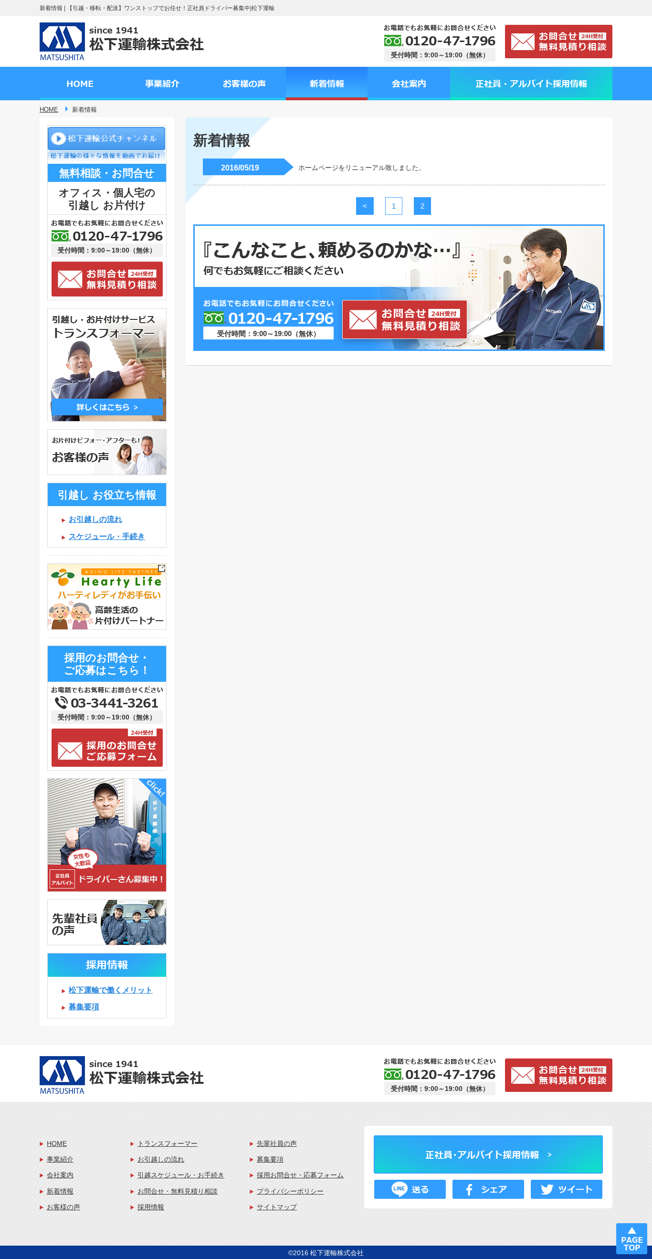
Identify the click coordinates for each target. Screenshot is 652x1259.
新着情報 (60, 1191)
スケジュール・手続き (107, 536)
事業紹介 (60, 1159)
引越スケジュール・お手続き (180, 1175)
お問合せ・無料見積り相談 (177, 1191)
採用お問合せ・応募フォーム (300, 1175)
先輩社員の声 (277, 1143)
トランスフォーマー (167, 1143)
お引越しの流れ (95, 519)
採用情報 (150, 1207)
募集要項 (84, 1007)
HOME (57, 1143)
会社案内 (60, 1175)
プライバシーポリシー (290, 1191)
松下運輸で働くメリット (111, 990)
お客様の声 (63, 1207)
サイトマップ (277, 1207)
